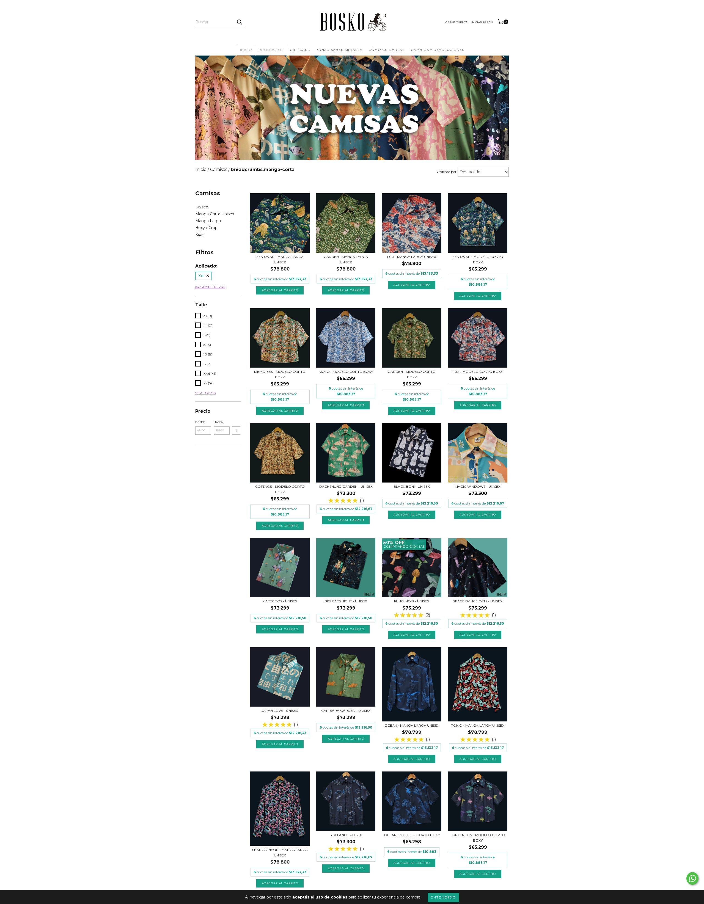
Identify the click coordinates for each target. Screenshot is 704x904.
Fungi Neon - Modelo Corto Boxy (478, 837)
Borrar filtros (210, 287)
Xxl (201, 275)
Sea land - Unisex (346, 835)
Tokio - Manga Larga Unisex (477, 725)
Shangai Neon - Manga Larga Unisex (280, 852)
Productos (271, 50)
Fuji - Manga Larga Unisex (411, 257)
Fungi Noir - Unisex (411, 601)
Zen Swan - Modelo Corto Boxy (477, 259)
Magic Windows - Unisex (478, 486)
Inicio (246, 50)
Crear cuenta (457, 22)
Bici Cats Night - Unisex (345, 601)
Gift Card (300, 50)
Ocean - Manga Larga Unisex (411, 725)
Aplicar (236, 430)
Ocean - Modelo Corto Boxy (412, 835)
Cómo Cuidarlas (387, 50)
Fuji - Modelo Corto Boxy (478, 372)
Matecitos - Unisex (279, 601)
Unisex (201, 207)
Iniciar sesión (482, 22)
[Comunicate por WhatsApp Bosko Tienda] (692, 878)
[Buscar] (239, 22)
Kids (199, 234)
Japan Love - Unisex (280, 711)
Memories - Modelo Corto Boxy (280, 374)
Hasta (218, 422)
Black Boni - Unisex (412, 486)
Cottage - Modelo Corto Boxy (280, 489)
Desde (200, 422)
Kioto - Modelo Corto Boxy (346, 372)
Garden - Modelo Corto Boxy (412, 374)
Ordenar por (447, 172)
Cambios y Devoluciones (437, 50)
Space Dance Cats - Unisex (477, 601)
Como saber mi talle (339, 50)
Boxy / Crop (206, 227)
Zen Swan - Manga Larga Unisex (280, 259)
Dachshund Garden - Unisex (346, 486)
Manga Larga (208, 220)
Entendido (443, 897)
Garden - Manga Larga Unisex (346, 259)
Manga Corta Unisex (214, 213)
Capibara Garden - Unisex (345, 711)
